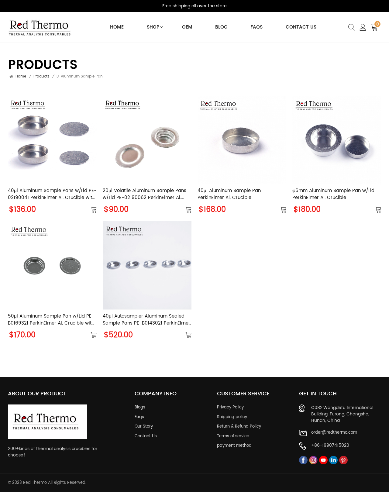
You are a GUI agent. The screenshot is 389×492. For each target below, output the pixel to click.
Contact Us (301, 27)
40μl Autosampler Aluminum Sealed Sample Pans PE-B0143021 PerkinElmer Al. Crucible (146, 320)
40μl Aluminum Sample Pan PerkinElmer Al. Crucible (229, 194)
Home (117, 27)
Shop (153, 27)
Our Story (144, 427)
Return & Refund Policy (239, 427)
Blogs (140, 407)
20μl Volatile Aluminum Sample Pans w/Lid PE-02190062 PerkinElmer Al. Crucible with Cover (144, 194)
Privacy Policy (230, 407)
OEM (187, 27)
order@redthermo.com (334, 433)
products (41, 76)
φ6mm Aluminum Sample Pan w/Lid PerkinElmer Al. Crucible (333, 194)
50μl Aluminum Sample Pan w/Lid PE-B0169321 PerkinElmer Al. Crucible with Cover (51, 320)
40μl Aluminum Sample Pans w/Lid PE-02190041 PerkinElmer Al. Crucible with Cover (52, 194)
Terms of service (233, 436)
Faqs (139, 417)
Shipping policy (232, 417)
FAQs (256, 27)
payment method (234, 446)
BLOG (221, 27)
